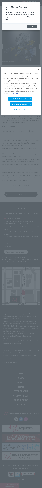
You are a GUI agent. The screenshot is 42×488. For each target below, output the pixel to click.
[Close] (38, 69)
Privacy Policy (15, 93)
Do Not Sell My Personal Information (21, 109)
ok (32, 26)
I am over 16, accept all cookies (21, 104)
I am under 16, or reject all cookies (20, 98)
